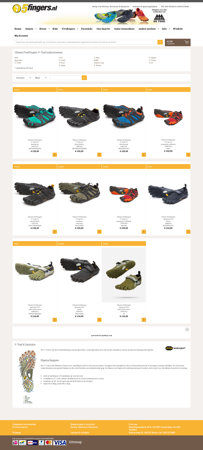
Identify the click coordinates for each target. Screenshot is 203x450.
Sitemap (16, 432)
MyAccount (21, 35)
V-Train (152, 60)
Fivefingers (68, 28)
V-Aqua (62, 65)
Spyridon (19, 60)
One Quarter (103, 28)
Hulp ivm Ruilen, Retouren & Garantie (110, 6)
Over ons (133, 424)
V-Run (96, 57)
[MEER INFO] (55, 154)
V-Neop (97, 65)
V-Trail (62, 60)
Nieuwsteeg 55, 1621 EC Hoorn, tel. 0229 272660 (152, 432)
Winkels (178, 28)
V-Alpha (152, 57)
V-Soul (62, 62)
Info (164, 28)
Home (18, 28)
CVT (61, 57)
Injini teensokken (124, 28)
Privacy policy (20, 427)
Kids (55, 28)
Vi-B (151, 62)
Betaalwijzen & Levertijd (83, 424)
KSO (16, 57)
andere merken (147, 28)
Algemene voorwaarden (24, 424)
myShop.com (106, 335)
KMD (96, 60)
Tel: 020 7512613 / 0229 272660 (175, 6)
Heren (42, 28)
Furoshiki (86, 28)
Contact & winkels (80, 432)
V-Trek (18, 62)
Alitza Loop (99, 62)
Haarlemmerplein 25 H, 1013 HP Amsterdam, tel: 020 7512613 (154, 428)
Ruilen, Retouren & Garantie (84, 427)
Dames (29, 28)
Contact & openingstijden (145, 6)
